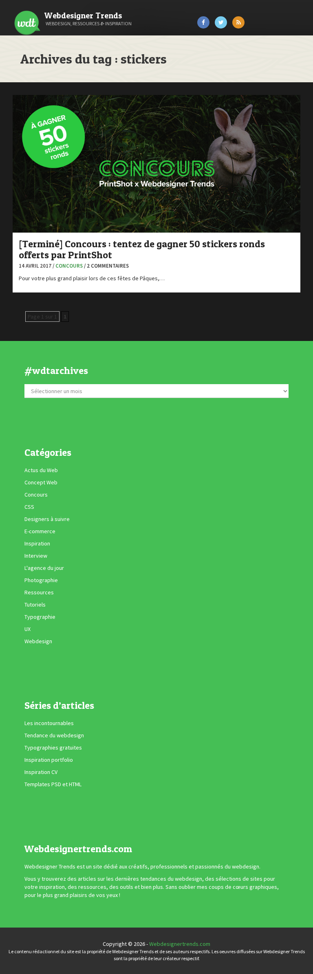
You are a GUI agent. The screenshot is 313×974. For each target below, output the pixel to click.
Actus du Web (41, 470)
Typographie (39, 616)
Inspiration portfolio (48, 760)
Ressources (39, 592)
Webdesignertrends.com (179, 944)
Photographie (41, 580)
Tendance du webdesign (54, 735)
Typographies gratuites (53, 748)
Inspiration (37, 543)
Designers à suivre (47, 519)
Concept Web (40, 482)
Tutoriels (35, 604)
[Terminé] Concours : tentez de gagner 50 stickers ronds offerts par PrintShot (142, 249)
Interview (35, 555)
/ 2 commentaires (106, 265)
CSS (29, 506)
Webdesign (38, 641)
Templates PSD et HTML (53, 784)
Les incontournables (49, 723)
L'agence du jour (44, 568)
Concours (69, 265)
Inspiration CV (40, 772)
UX (27, 629)
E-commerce (39, 531)
